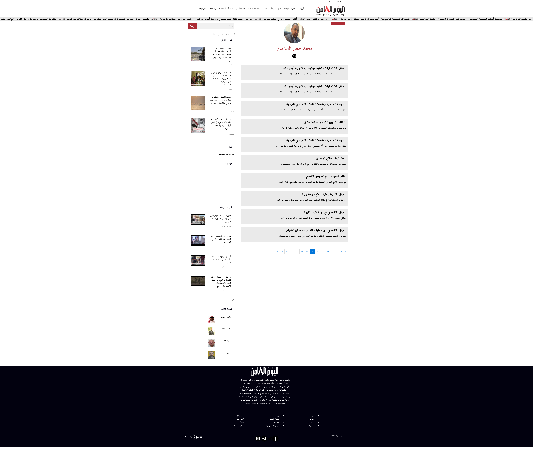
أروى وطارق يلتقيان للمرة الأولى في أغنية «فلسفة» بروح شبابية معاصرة (317, 19)
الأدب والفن (241, 8)
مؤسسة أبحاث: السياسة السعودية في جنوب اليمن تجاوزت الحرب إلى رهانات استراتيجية (482, 19)
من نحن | (344, 1)
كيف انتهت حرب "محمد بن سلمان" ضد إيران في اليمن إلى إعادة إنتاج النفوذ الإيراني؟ (220, 124)
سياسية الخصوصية (272, 425)
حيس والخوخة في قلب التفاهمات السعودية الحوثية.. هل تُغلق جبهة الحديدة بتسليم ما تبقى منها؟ (222, 54)
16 (328, 251)
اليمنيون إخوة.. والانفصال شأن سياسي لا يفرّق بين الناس (221, 259)
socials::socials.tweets (226, 154)
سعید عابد (226, 341)
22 (297, 251)
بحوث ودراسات (275, 8)
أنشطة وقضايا (253, 8)
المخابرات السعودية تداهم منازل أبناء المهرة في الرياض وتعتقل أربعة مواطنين (395, 19)
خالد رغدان (226, 329)
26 (282, 251)
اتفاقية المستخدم (238, 425)
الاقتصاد (222, 8)
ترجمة (286, 8)
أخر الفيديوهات (225, 207)
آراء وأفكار (213, 8)
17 (322, 251)
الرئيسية (301, 8)
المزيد (232, 299)
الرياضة (231, 8)
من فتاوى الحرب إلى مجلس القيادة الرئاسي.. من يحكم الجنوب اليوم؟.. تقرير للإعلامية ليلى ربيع (220, 281)
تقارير (293, 8)
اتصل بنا (329, 1)
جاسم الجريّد (226, 317)
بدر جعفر (227, 352)
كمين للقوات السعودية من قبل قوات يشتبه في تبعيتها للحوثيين (220, 218)
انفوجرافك (202, 8)
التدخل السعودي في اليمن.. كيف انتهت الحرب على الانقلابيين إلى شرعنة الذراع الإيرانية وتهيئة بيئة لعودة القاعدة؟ (220, 79)
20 (307, 251)
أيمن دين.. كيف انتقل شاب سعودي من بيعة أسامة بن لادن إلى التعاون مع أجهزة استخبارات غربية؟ (227, 19)
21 (302, 251)
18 (317, 251)
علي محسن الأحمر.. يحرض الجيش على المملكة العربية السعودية (220, 239)
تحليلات (264, 8)
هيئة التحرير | (336, 1)
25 (287, 251)
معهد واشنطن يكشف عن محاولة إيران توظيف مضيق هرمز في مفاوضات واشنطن (220, 100)
